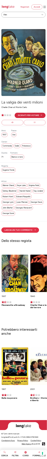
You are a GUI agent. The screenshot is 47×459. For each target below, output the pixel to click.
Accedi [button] (37, 7)
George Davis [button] (36, 202)
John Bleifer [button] (7, 208)
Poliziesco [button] (26, 146)
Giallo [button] (17, 146)
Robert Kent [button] (7, 196)
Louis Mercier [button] (22, 202)
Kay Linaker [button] (38, 191)
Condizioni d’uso (8, 440)
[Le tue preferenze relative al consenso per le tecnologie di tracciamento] (42, 453)
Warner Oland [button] (8, 185)
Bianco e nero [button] (17, 157)
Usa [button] (13, 134)
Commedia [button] (7, 146)
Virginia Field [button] (33, 185)
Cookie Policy (35, 440)
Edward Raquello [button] (23, 196)
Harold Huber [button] (25, 191)
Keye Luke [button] (21, 185)
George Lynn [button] (8, 202)
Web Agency (27, 444)
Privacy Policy (22, 440)
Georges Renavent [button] (24, 208)
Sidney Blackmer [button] (9, 191)
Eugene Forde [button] (8, 170)
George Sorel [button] (8, 213)
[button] (30, 115)
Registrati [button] (24, 7)
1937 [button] (4, 134)
